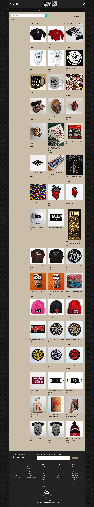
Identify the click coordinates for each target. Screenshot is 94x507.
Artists (25, 3)
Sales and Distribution (76, 477)
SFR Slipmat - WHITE (70, 68)
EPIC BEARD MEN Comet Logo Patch (37, 339)
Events (38, 3)
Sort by (65, 23)
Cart (83, 4)
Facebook (10, 4)
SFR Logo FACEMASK (70, 390)
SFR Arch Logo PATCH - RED (35, 390)
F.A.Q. (73, 471)
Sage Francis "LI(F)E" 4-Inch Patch (36, 172)
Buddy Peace (15, 475)
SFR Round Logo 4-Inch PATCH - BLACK (56, 339)
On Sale (46, 10)
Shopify (46, 502)
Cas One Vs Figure (16, 477)
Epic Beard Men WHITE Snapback (36, 227)
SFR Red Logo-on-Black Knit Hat (54, 317)
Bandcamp (59, 475)
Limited (64, 10)
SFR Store (59, 483)
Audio (17, 10)
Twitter (13, 4)
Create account (80, 16)
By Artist (41, 10)
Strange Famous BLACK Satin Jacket (37, 44)
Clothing (24, 10)
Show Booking (75, 473)
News (60, 3)
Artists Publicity (75, 475)
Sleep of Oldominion (31, 477)
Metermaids (29, 466)
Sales (43, 471)
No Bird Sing (29, 468)
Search (80, 4)
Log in (75, 16)
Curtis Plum (14, 481)
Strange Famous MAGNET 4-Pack (55, 227)
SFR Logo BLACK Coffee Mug (36, 92)
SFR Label (59, 486)
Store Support (74, 466)
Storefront (12, 10)
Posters (31, 10)
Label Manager (75, 479)
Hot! (43, 468)
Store (31, 3)
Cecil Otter (14, 479)
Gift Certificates (57, 10)
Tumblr (58, 477)
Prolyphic (29, 471)
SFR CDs (43, 479)
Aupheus (14, 468)
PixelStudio (56, 502)
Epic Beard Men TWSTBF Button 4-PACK (56, 291)
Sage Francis (14, 466)
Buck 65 (14, 473)
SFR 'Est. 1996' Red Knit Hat (71, 317)
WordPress (41, 502)
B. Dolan (14, 471)
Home (49, 4)
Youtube (58, 473)
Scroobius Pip (30, 475)
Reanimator (29, 473)
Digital (43, 477)
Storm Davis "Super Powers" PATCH (37, 202)
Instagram (17, 4)
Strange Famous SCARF (71, 44)
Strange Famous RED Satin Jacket (55, 44)
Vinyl (43, 481)
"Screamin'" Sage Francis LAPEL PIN (55, 116)
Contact (72, 3)
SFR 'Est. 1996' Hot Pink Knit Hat (36, 317)
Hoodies (44, 484)
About (65, 3)
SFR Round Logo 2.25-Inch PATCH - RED (74, 365)
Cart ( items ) (79, 14)
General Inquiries (75, 468)
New (51, 10)
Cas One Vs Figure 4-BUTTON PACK (37, 116)
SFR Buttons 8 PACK (70, 92)
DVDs (35, 10)
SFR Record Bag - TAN (34, 414)
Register (43, 486)
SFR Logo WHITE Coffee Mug (54, 92)
